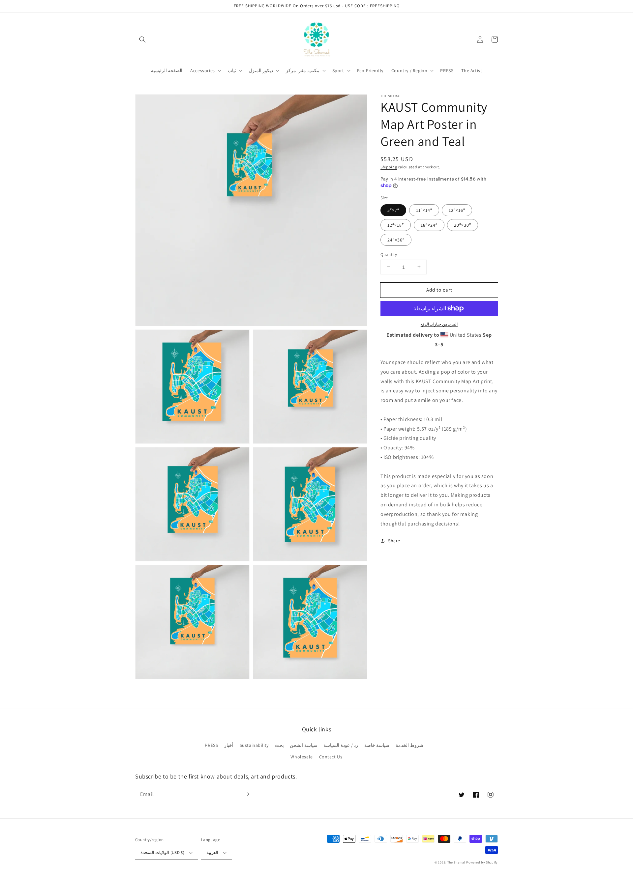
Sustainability (254, 745)
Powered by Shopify (482, 862)
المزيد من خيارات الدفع (439, 324)
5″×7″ (393, 210)
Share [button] (394, 541)
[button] (142, 39)
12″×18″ (395, 225)
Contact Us (331, 757)
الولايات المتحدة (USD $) (162, 852)
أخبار (228, 745)
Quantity (388, 254)
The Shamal (456, 862)
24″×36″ (396, 239)
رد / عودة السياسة (340, 745)
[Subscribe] (246, 794)
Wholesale (301, 757)
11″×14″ (424, 210)
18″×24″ (429, 225)
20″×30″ (462, 225)
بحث (279, 745)
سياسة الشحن (303, 745)
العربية (212, 852)
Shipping (388, 166)
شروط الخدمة (409, 745)
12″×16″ (457, 210)
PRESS (211, 745)
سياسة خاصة (377, 745)
